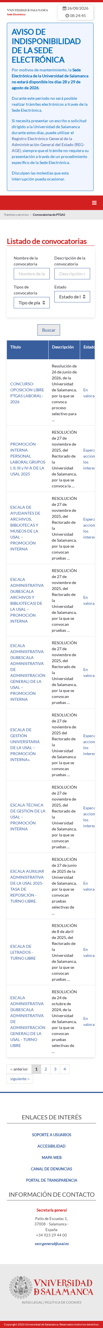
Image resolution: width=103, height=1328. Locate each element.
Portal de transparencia (51, 1180)
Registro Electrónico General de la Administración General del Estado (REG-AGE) (48, 144)
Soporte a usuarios (51, 1134)
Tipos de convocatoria (25, 289)
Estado (60, 286)
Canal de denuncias (51, 1169)
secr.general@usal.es (52, 1243)
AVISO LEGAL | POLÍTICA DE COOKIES (51, 1302)
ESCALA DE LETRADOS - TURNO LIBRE (23, 952)
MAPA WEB (52, 1157)
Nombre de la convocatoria (26, 260)
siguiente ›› (19, 1078)
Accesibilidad (51, 1146)
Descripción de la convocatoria (69, 260)
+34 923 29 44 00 (51, 1235)
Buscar (49, 329)
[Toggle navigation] (95, 203)
